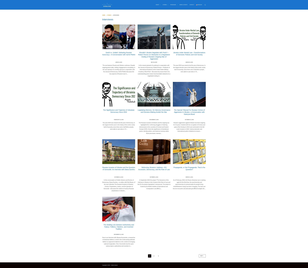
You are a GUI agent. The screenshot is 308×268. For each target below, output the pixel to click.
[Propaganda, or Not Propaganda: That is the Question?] (189, 151)
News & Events (183, 4)
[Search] (205, 4)
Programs (173, 4)
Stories (165, 4)
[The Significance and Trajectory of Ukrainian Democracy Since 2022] (118, 94)
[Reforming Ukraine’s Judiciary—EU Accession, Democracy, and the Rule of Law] (154, 151)
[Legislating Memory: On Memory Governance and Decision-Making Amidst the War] (154, 94)
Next (201, 255)
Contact (191, 4)
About (157, 4)
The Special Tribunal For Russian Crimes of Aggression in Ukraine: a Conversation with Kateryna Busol (189, 112)
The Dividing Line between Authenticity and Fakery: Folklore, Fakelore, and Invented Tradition (118, 227)
